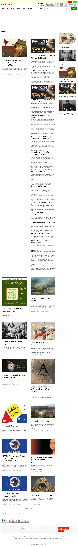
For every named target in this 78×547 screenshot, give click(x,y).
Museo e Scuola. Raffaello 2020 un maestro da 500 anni (41, 459)
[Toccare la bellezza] (14, 413)
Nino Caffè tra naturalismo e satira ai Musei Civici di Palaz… (66, 80)
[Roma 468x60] (15, 522)
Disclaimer (61, 538)
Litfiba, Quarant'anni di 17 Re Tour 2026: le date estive (66, 46)
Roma (8, 8)
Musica (57, 536)
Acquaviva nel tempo (40, 421)
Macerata (46, 354)
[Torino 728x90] (56, 3)
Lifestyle (45, 536)
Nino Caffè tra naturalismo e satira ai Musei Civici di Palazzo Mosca (14, 62)
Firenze (18, 8)
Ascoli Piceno (47, 430)
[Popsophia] (43, 46)
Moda (41, 536)
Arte (38, 536)
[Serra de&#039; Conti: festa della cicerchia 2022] (14, 291)
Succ (24, 513)
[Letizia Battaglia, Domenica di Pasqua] (14, 330)
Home (3, 8)
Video (64, 536)
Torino (41, 8)
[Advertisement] (39, 22)
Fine (27, 513)
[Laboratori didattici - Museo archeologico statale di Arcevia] (43, 371)
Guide (29, 536)
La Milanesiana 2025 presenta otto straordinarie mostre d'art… (67, 114)
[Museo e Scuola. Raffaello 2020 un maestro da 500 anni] (43, 447)
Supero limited (38, 544)
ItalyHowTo (18, 536)
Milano (13, 8)
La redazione (49, 538)
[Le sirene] (43, 286)
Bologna (30, 8)
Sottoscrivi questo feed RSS (29, 508)
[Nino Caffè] (14, 48)
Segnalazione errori (55, 538)
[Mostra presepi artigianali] (43, 484)
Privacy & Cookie (23, 536)
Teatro (61, 536)
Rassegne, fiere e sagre (51, 536)
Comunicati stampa (43, 538)
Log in (74, 8)
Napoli (36, 8)
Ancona (17, 351)
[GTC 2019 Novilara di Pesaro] (14, 446)
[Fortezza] (43, 411)
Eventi (36, 536)
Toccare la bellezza (10, 426)
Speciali (32, 536)
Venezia (24, 8)
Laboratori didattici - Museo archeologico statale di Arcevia (43, 389)
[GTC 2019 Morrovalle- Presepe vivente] (14, 483)
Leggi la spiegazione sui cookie (34, 2)
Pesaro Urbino (19, 74)
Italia (47, 8)
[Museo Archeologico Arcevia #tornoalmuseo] (14, 365)
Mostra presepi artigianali (42, 495)
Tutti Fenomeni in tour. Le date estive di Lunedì (67, 63)
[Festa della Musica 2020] (43, 331)
